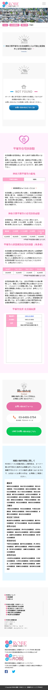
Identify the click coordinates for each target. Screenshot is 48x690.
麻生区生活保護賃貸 (25, 514)
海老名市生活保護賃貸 (21, 532)
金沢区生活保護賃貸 (32, 494)
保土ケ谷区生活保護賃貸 (25, 492)
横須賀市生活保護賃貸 (13, 520)
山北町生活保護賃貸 (15, 563)
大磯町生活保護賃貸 (29, 549)
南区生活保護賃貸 (31, 489)
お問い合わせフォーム (24, 406)
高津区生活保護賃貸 (18, 511)
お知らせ (10, 599)
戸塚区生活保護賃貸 (30, 500)
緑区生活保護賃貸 (24, 497)
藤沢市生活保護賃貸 (26, 544)
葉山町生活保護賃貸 (34, 523)
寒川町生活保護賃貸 (15, 549)
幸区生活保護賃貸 (25, 509)
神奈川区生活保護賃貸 (27, 486)
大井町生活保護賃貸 (22, 561)
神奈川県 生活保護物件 (14, 612)
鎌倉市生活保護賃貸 (28, 520)
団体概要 (10, 597)
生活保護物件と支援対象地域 (16, 610)
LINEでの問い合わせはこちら (24, 431)
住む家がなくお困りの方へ (15, 608)
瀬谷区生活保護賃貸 (34, 502)
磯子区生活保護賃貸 (18, 494)
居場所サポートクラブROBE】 (35, 687)
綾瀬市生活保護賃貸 (15, 535)
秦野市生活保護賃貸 (21, 546)
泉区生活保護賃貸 (21, 502)
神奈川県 (24, 25)
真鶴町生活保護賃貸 (22, 566)
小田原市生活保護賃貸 (13, 558)
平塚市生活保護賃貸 (13, 544)
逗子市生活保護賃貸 (21, 523)
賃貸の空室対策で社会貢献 (15, 606)
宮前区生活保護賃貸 (32, 511)
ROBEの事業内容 (11, 620)
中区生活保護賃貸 (19, 489)
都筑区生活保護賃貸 (17, 500)
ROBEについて (10, 595)
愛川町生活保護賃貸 (29, 535)
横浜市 (9, 483)
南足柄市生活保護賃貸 (28, 558)
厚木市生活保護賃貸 (28, 529)
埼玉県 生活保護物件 (13, 614)
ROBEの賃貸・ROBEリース (14, 604)
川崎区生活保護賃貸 (13, 509)
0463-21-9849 (29, 316)
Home (5, 25)
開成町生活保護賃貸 (29, 563)
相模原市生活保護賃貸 (13, 529)
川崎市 (9, 506)
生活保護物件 (14, 25)
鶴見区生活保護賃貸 (13, 486)
